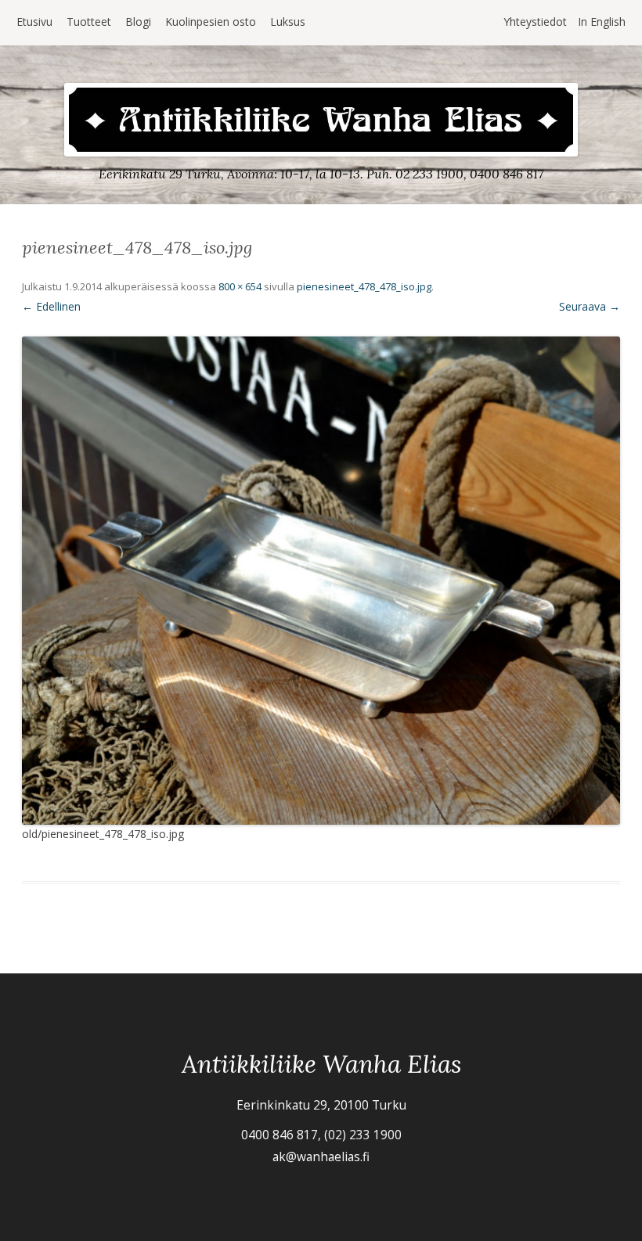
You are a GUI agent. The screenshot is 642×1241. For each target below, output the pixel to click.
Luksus (287, 21)
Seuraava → (589, 306)
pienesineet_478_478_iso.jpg (364, 286)
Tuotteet (89, 21)
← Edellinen (51, 306)
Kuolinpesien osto (210, 21)
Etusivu (34, 21)
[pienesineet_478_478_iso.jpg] (321, 581)
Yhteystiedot (535, 21)
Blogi (138, 21)
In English (602, 21)
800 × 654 (239, 286)
